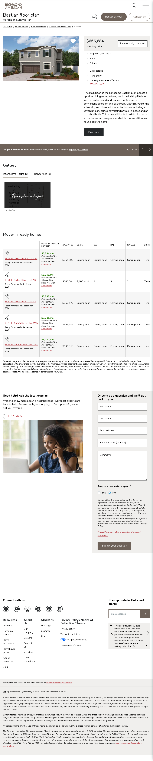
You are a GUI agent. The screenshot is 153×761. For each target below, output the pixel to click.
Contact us (139, 16)
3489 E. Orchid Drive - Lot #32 (21, 258)
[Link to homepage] (13, 6)
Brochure (93, 132)
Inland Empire (21, 26)
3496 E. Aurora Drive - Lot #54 (21, 344)
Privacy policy (68, 629)
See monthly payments (132, 43)
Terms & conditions (70, 634)
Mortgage (46, 625)
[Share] (94, 17)
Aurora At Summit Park (60, 26)
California (7, 26)
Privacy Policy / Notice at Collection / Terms (77, 621)
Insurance (46, 631)
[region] (76, 300)
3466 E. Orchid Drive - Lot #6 (20, 280)
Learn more (46, 264)
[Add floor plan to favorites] (73, 41)
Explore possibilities (78, 149)
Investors (28, 652)
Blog (5, 667)
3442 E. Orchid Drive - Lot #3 (20, 301)
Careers (28, 638)
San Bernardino (38, 26)
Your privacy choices (76, 639)
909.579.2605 (14, 416)
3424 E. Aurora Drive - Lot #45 (21, 323)
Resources (10, 620)
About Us (28, 621)
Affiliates (47, 620)
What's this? (97, 84)
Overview (8, 625)
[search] (134, 6)
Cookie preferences (71, 645)
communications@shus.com (59, 682)
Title (43, 636)
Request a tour (113, 16)
